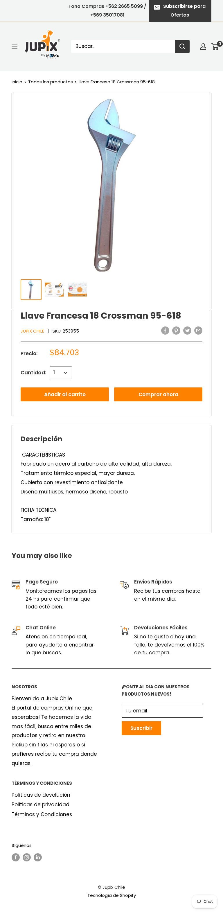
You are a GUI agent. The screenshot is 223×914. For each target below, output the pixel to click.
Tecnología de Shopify (111, 895)
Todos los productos (50, 82)
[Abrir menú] (14, 46)
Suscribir (141, 728)
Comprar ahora (158, 394)
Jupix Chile (32, 331)
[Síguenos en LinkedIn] (38, 857)
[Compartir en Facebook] (165, 330)
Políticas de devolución (41, 794)
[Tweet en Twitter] (187, 330)
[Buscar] (182, 46)
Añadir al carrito (65, 394)
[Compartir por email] (198, 330)
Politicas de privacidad (40, 804)
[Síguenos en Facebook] (16, 857)
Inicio (17, 82)
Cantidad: (33, 372)
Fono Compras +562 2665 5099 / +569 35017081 (107, 10)
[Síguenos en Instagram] (27, 857)
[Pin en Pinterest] (176, 330)
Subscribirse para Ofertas (184, 10)
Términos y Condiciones (42, 814)
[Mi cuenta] (203, 46)
